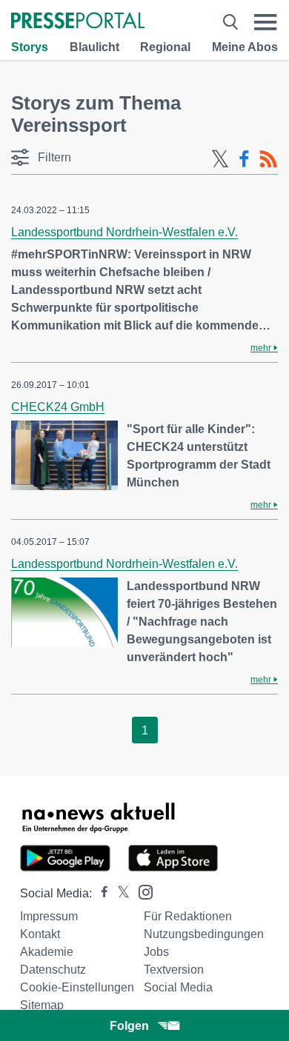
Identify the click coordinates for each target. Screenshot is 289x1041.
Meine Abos (245, 47)
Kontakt (40, 934)
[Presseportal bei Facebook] (100, 893)
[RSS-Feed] (268, 159)
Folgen (129, 1026)
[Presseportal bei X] (119, 893)
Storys (29, 47)
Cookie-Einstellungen (77, 987)
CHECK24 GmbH (57, 407)
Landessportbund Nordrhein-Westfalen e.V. (124, 232)
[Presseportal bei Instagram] (141, 891)
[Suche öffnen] (230, 22)
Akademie (46, 951)
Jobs (156, 951)
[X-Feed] (220, 159)
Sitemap (42, 1005)
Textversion (174, 969)
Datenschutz (53, 969)
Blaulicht (94, 47)
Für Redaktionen (188, 916)
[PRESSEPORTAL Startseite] (77, 22)
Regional (165, 47)
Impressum (49, 916)
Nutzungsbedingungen (204, 934)
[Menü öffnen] (265, 22)
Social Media (178, 987)
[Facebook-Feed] (244, 159)
